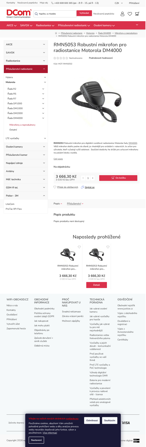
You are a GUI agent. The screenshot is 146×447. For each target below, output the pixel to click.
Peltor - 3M (12, 195)
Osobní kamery (14, 146)
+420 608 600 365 (63, 3)
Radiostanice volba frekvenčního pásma (100, 337)
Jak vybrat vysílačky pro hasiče (99, 318)
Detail (96, 285)
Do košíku (121, 177)
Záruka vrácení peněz (72, 316)
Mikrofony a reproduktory (22, 124)
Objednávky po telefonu (41, 332)
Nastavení (36, 440)
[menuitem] (11, 25)
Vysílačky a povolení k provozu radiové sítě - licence (100, 391)
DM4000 (133, 143)
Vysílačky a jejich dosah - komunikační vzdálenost (100, 346)
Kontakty (11, 2)
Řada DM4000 (15, 118)
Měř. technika (13, 179)
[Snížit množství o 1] (83, 178)
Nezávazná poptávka (27, 2)
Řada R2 (12, 89)
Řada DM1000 (15, 108)
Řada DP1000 (15, 103)
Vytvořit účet (13, 324)
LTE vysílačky (12, 138)
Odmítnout (92, 420)
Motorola (10, 82)
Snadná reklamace (71, 311)
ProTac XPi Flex (14, 209)
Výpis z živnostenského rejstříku (125, 332)
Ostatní (13, 129)
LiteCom (10, 204)
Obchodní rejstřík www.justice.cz (126, 307)
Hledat (84, 13)
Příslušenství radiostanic (19, 69)
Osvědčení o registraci (123, 323)
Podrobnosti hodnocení (101, 58)
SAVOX (10, 52)
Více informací (50, 432)
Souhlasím (109, 420)
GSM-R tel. (12, 187)
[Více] (135, 24)
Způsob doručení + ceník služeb (43, 339)
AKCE (9, 44)
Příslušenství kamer (16, 155)
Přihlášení (12, 319)
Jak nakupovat (41, 321)
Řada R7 (12, 98)
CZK (117, 3)
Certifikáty (122, 339)
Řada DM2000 (15, 113)
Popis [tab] (57, 203)
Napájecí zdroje (14, 163)
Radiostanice (13, 60)
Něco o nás (12, 305)
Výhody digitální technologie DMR (99, 374)
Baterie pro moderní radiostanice (100, 382)
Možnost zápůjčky (71, 321)
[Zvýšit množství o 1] (92, 178)
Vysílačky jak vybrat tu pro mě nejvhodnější (100, 327)
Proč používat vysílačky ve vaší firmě (98, 357)
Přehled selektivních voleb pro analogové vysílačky (100, 402)
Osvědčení (12, 314)
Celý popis (58, 159)
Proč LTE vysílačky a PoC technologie (100, 366)
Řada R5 (12, 93)
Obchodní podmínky (44, 308)
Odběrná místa (41, 345)
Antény (10, 171)
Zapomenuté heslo (16, 328)
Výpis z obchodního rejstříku (127, 315)
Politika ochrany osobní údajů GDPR (44, 315)
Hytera (9, 77)
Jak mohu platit (42, 325)
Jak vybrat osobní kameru (98, 310)
